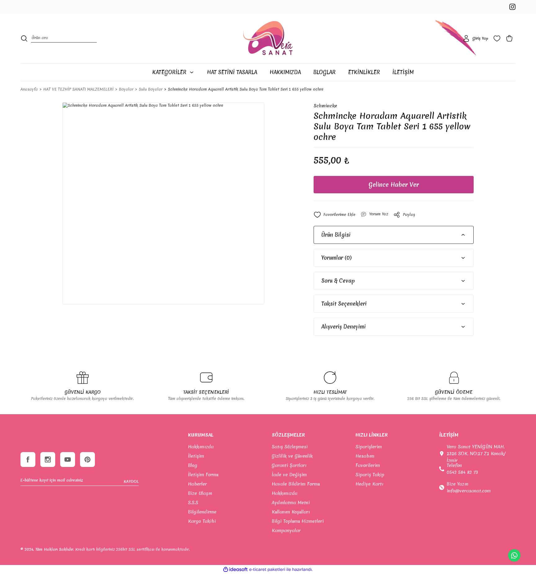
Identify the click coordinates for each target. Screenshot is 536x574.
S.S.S (193, 503)
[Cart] (511, 38)
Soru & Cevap (338, 280)
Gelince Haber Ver (393, 185)
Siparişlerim (368, 447)
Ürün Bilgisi (336, 234)
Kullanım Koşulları (291, 512)
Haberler (197, 484)
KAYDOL (131, 481)
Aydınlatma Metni (291, 503)
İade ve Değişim (289, 475)
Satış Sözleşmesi (290, 447)
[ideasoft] (235, 569)
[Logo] (268, 38)
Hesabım (364, 456)
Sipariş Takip (369, 475)
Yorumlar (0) (336, 257)
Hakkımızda (201, 447)
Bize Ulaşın (200, 493)
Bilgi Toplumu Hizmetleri (298, 521)
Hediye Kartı (369, 484)
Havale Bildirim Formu (296, 484)
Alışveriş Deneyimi (343, 326)
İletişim (196, 456)
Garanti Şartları (289, 465)
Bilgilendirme (202, 512)
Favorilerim (367, 465)
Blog (192, 465)
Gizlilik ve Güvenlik (292, 456)
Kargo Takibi (202, 521)
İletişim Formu (203, 475)
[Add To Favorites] (334, 214)
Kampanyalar (286, 530)
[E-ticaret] (267, 569)
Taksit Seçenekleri (344, 303)
